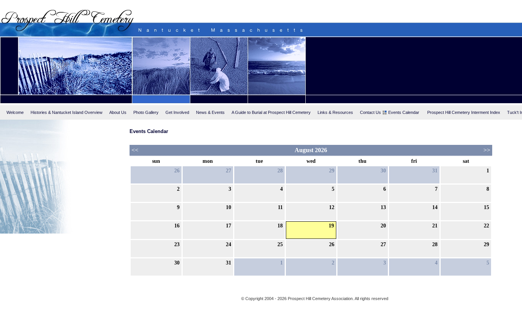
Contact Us (370, 112)
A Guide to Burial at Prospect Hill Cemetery (271, 112)
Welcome (15, 112)
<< (134, 150)
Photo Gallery (146, 112)
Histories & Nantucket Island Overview (66, 112)
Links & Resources (335, 112)
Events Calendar (403, 112)
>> (486, 150)
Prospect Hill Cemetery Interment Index (463, 112)
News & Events (210, 112)
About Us (117, 112)
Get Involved (177, 112)
